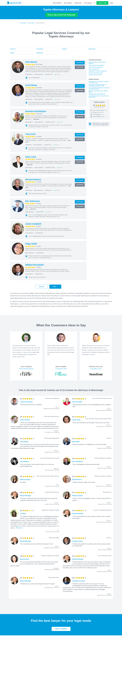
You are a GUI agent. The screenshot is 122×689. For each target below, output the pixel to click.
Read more (19, 528)
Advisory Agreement (94, 69)
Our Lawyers (68, 3)
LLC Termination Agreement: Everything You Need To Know (99, 88)
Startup (12, 53)
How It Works (57, 3)
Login (111, 3)
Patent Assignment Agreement (96, 65)
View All (41, 286)
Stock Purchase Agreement (96, 67)
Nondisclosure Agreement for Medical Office (98, 91)
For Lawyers (88, 3)
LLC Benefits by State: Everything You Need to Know (99, 96)
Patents (64, 49)
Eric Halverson (32, 201)
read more (36, 119)
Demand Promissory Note (95, 74)
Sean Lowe (30, 157)
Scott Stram (31, 85)
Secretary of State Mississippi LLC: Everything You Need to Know (98, 85)
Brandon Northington (35, 111)
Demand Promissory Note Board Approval (97, 63)
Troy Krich (30, 134)
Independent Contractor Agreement (98, 71)
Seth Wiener (31, 62)
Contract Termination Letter (96, 73)
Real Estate (92, 49)
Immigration (39, 49)
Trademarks (39, 53)
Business (13, 49)
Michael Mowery (33, 179)
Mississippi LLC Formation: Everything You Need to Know (99, 82)
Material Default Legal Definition (97, 94)
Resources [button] (78, 3)
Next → (55, 286)
